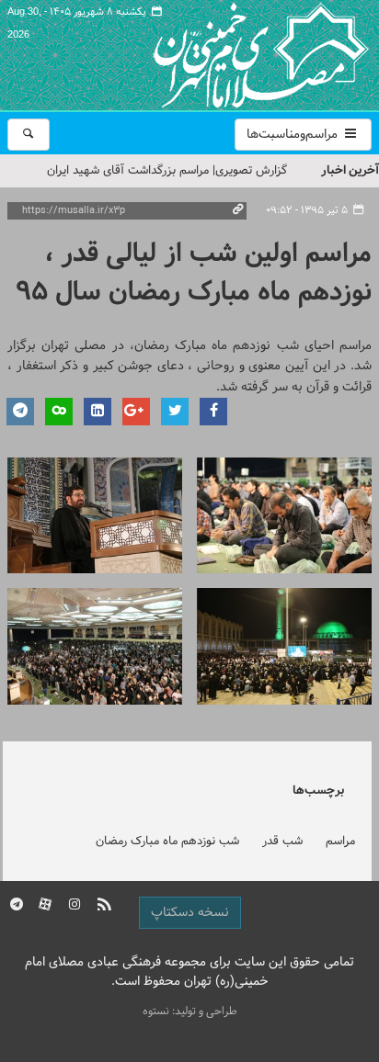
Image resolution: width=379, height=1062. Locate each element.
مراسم (340, 841)
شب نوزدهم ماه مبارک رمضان (167, 841)
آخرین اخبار (350, 170)
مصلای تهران (234, 55)
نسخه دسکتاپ (190, 912)
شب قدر (282, 841)
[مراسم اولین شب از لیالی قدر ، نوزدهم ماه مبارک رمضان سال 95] (284, 516)
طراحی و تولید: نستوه (190, 1011)
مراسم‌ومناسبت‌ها (294, 134)
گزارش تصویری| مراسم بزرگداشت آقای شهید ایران (167, 171)
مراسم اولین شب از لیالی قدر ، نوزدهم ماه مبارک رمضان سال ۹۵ (194, 273)
